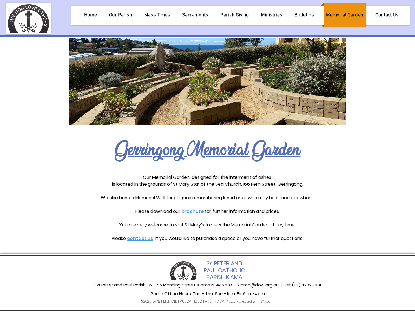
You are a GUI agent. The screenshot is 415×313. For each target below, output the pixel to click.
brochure (193, 211)
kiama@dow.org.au (258, 285)
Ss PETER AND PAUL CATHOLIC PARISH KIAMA (224, 270)
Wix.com (267, 301)
